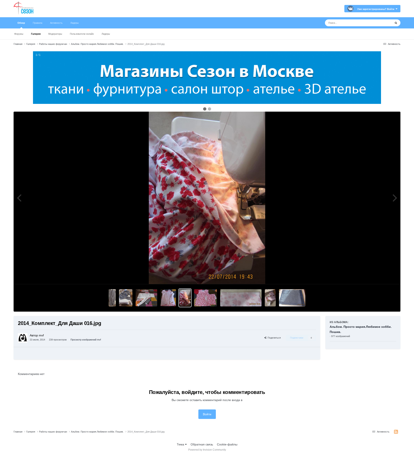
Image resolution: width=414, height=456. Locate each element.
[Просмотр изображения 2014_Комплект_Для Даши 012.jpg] (270, 297)
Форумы (18, 34)
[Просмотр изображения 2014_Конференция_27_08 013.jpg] (125, 297)
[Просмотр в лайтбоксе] (207, 198)
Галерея (36, 34)
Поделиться (273, 337)
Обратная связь (202, 444)
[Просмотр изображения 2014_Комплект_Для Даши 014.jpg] (205, 297)
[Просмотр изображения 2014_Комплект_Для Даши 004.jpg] (292, 297)
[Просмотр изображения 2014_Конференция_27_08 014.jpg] (112, 297)
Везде (382, 22)
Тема (181, 444)
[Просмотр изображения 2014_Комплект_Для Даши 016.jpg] (185, 297)
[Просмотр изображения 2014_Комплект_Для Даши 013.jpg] (241, 297)
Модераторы (55, 34)
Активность (56, 23)
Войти (207, 414)
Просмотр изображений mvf (86, 339)
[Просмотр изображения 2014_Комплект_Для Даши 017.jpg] (168, 297)
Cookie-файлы (227, 444)
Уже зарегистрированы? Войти (376, 9)
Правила (37, 23)
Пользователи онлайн (82, 34)
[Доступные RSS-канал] (396, 432)
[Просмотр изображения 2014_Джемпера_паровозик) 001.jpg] (146, 297)
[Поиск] (395, 22)
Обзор (21, 23)
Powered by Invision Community (207, 449)
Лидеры (106, 34)
